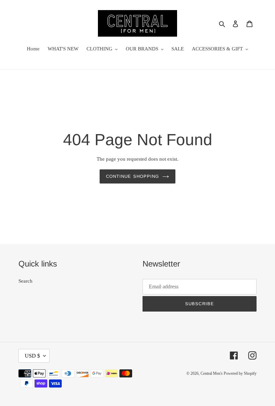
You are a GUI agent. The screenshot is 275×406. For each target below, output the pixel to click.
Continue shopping (132, 176)
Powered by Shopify (240, 373)
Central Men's (212, 373)
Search (25, 281)
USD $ (32, 356)
